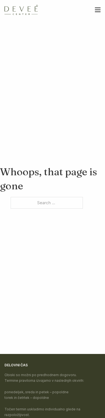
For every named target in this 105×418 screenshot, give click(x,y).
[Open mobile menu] (98, 10)
